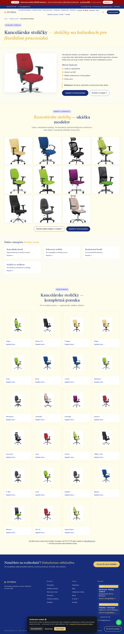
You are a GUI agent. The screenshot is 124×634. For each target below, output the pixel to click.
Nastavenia (49, 629)
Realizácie (92, 10)
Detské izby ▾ (65, 10)
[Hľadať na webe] (103, 12)
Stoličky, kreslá (13, 18)
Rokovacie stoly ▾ (48, 10)
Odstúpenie (98, 630)
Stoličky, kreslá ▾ (37, 10)
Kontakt (68, 14)
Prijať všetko (60, 629)
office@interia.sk (89, 541)
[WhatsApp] (119, 622)
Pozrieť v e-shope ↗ (99, 93)
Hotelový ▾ (73, 10)
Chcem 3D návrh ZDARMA (107, 564)
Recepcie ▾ (57, 10)
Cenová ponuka (113, 12)
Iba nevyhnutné (36, 629)
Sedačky (79, 10)
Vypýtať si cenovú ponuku (75, 93)
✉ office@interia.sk (24, 6)
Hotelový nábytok (53, 599)
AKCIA (86, 10)
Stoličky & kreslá (52, 588)
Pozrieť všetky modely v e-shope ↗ (49, 229)
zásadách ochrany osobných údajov (81, 624)
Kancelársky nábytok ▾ (25, 10)
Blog (97, 10)
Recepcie (50, 595)
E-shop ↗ (62, 14)
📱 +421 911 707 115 (10, 6)
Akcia (74, 595)
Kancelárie (50, 585)
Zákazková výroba (52, 14)
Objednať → (108, 2)
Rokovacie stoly (52, 592)
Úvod (5, 18)
